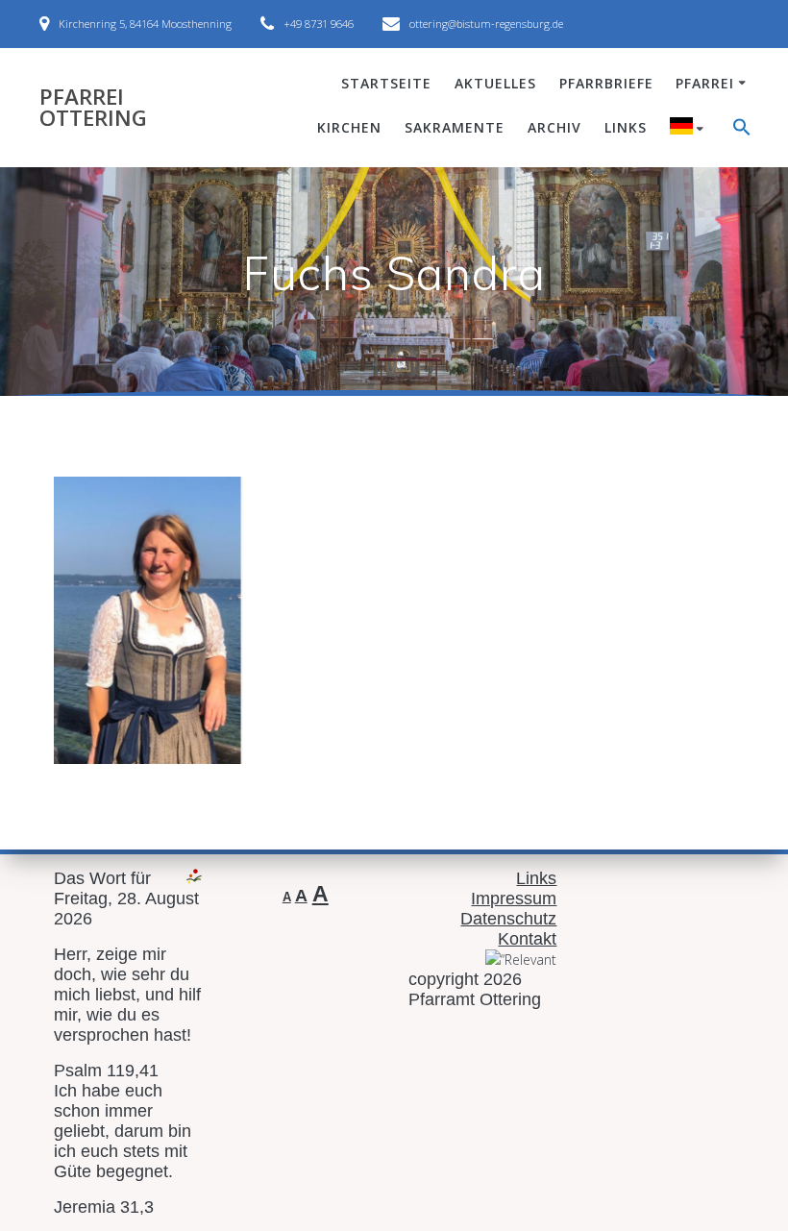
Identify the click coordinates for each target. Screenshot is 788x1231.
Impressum (513, 898)
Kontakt (527, 938)
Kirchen (349, 127)
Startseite (386, 83)
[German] (690, 128)
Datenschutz (508, 918)
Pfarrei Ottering (93, 108)
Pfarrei (705, 83)
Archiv (554, 127)
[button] (741, 129)
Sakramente (455, 127)
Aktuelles (495, 83)
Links (625, 127)
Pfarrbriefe (606, 83)
